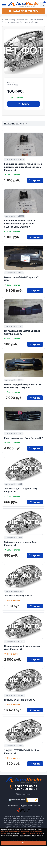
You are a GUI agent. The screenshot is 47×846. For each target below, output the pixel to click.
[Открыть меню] (4, 4)
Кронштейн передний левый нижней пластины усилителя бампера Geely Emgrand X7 (23, 167)
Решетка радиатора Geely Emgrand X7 (23, 438)
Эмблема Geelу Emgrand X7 (18, 596)
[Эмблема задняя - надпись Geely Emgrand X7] (23, 469)
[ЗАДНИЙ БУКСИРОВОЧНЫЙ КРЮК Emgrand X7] (23, 731)
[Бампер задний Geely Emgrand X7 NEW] (23, 258)
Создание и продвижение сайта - (23, 805)
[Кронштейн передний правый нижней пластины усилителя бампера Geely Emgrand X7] (23, 201)
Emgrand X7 (22, 19)
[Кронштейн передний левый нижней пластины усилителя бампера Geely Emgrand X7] (23, 144)
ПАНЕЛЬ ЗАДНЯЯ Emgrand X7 (19, 700)
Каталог (5, 19)
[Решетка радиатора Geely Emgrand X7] (23, 418)
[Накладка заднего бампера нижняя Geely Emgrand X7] (23, 311)
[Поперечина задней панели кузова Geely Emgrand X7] (23, 627)
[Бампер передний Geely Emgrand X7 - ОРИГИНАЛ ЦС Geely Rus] (23, 365)
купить (25, 104)
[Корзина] (42, 4)
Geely (12, 19)
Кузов (31, 19)
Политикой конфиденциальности (31, 834)
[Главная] (23, 4)
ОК (23, 843)
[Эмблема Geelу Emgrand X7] (23, 576)
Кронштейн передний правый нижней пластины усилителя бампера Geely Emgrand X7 (19, 224)
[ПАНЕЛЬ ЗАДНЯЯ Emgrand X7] (23, 680)
